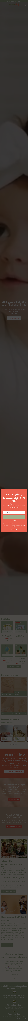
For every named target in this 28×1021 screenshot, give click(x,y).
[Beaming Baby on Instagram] (14, 529)
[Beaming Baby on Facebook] (12, 529)
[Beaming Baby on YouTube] (16, 529)
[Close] (25, 491)
